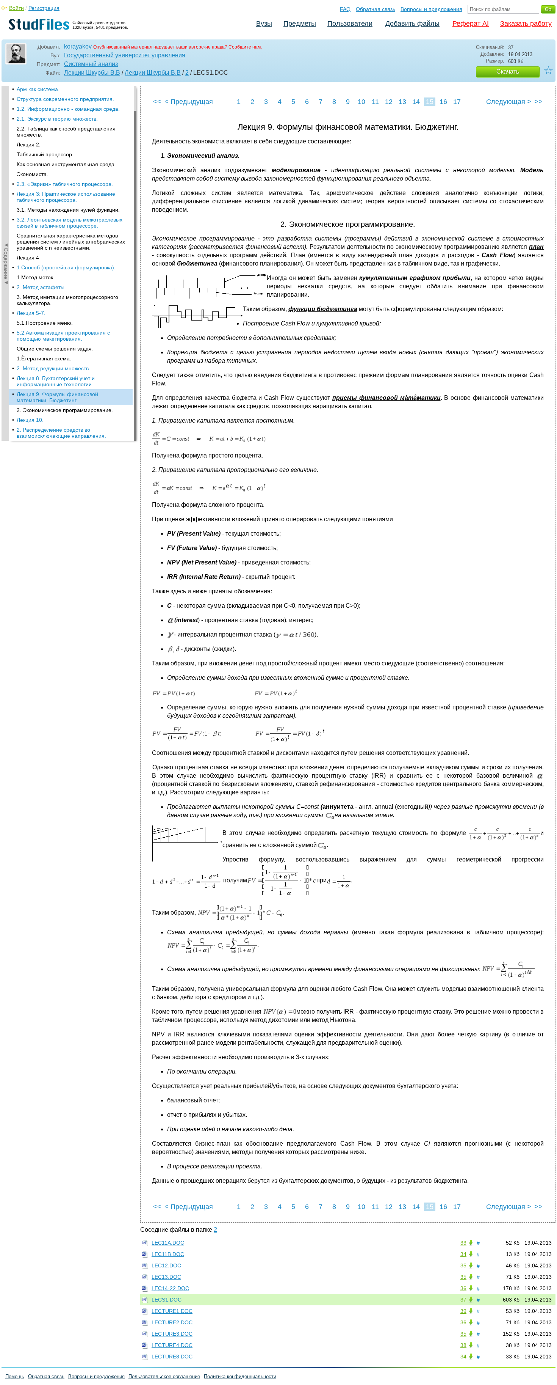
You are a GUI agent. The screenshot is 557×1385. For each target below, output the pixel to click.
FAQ (345, 9)
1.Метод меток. (36, 277)
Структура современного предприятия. (65, 99)
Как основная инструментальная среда (65, 164)
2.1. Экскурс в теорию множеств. (57, 119)
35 (463, 1265)
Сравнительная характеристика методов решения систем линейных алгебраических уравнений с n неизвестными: (71, 242)
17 (457, 101)
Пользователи (349, 23)
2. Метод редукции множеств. (53, 368)
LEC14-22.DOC (170, 1288)
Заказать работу (526, 23)
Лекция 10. (30, 420)
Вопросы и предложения (431, 9)
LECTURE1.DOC (172, 1311)
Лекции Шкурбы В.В (92, 72)
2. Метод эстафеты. (41, 287)
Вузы (264, 23)
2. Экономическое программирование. (65, 410)
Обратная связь (375, 9)
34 (463, 1254)
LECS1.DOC (166, 1300)
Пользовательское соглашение (164, 1376)
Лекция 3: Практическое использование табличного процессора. (66, 197)
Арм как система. (38, 89)
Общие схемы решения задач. (55, 349)
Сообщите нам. (245, 47)
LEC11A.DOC (168, 1243)
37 (463, 1300)
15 (429, 101)
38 (463, 1345)
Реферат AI (470, 23)
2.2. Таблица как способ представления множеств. (66, 132)
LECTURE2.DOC (172, 1322)
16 (443, 101)
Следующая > (508, 101)
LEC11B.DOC (168, 1254)
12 (389, 101)
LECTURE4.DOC (172, 1345)
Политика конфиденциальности (240, 1376)
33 (463, 1243)
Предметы (299, 23)
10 (361, 101)
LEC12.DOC (166, 1265)
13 (402, 101)
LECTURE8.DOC (172, 1357)
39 (463, 1311)
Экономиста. (32, 174)
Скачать (507, 71)
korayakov (78, 46)
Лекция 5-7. (31, 313)
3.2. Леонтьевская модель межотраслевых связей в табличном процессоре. (69, 223)
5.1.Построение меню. (45, 323)
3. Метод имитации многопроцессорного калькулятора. (67, 300)
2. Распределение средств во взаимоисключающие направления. (61, 433)
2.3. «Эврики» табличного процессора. (65, 184)
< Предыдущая (188, 101)
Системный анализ (91, 64)
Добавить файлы (412, 23)
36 (463, 1288)
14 (416, 101)
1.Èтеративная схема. (44, 358)
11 (375, 101)
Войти (16, 8)
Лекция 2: (29, 144)
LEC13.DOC (166, 1277)
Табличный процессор (44, 154)
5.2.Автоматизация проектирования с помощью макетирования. (63, 336)
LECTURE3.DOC (172, 1334)
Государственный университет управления (124, 55)
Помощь (14, 1376)
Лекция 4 (28, 258)
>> (538, 101)
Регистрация (43, 8)
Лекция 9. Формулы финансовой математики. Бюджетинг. (57, 397)
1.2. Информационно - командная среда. (68, 109)
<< (157, 101)
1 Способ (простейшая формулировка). (66, 267)
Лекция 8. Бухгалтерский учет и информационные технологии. (56, 381)
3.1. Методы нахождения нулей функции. (68, 210)
